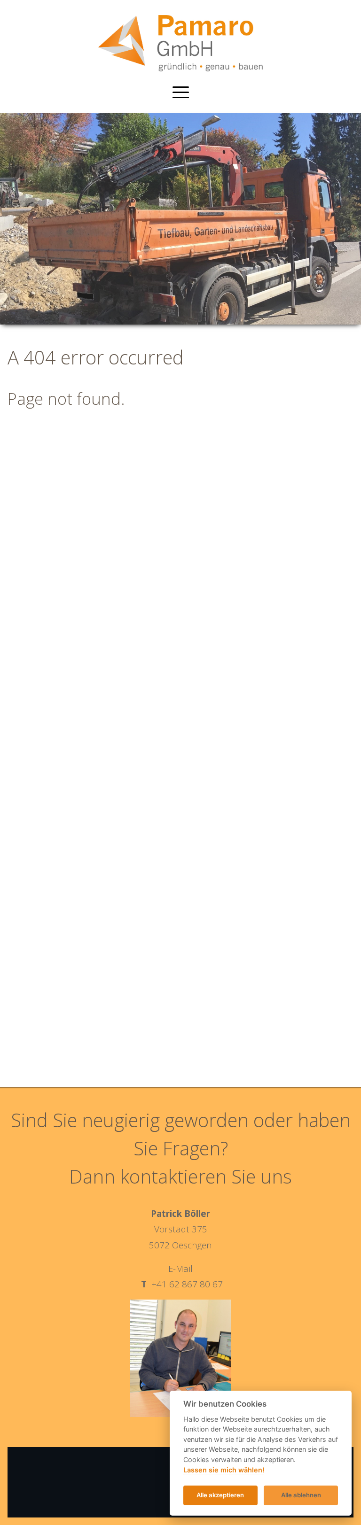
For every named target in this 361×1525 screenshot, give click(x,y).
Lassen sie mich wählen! (223, 1470)
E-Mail (180, 1268)
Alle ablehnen (301, 1495)
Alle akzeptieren (220, 1495)
